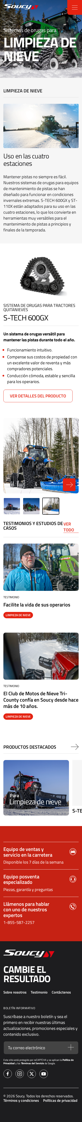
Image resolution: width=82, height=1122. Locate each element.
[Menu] (74, 7)
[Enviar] (71, 1047)
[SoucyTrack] (7, 7)
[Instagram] (19, 1074)
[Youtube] (43, 1074)
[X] (31, 1074)
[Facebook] (7, 1074)
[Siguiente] (74, 747)
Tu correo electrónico (26, 1048)
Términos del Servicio (32, 1063)
